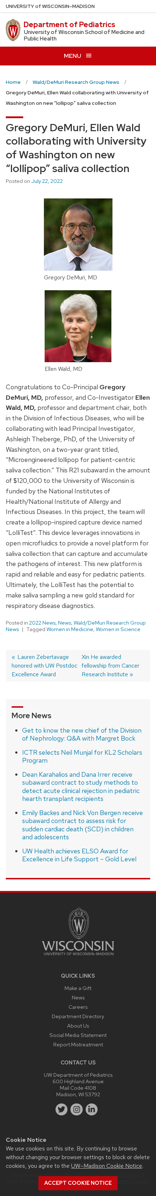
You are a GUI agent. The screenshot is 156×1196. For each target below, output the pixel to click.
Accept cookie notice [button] (78, 1183)
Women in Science (118, 629)
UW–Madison (50, 6)
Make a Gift (78, 988)
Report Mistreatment (78, 1044)
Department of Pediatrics (69, 24)
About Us (78, 1025)
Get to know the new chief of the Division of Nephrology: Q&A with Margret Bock (81, 734)
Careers (78, 1006)
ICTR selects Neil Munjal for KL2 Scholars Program (82, 756)
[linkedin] (92, 1109)
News (64, 622)
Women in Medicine (69, 629)
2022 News (42, 622)
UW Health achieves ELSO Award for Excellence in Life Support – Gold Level (79, 855)
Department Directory (78, 1016)
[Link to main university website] (78, 956)
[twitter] (62, 1109)
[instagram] (76, 1109)
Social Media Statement (78, 1035)
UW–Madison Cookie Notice (106, 1166)
